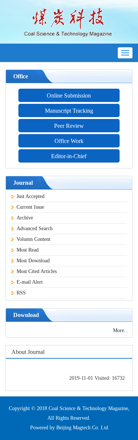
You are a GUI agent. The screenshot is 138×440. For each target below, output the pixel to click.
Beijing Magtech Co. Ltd (82, 427)
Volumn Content (33, 239)
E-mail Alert (30, 282)
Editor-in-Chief (68, 156)
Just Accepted (31, 196)
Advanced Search (35, 228)
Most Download (33, 260)
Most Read (28, 250)
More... (120, 330)
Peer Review (69, 126)
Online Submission (69, 95)
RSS (21, 293)
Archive (25, 218)
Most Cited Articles (37, 271)
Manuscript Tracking (69, 111)
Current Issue (30, 207)
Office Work (69, 141)
